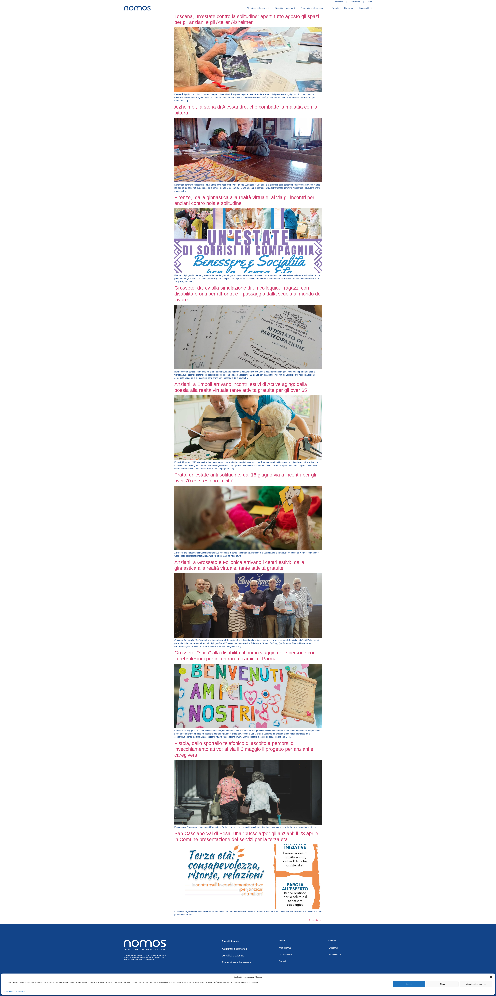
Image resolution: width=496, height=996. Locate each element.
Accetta (409, 984)
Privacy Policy (20, 991)
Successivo (315, 920)
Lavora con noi (355, 2)
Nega (442, 984)
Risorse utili (364, 8)
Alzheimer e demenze (257, 8)
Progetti (335, 8)
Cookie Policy (9, 991)
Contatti (369, 2)
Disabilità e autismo (284, 8)
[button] (491, 977)
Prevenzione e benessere (312, 8)
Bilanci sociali (334, 954)
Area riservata (338, 2)
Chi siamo (348, 8)
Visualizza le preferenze (476, 984)
